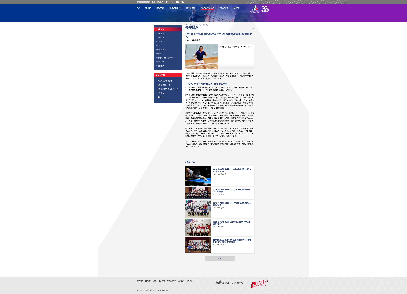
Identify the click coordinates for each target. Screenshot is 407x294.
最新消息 (205, 25)
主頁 (186, 25)
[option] (219, 56)
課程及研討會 (223, 8)
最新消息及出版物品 (207, 8)
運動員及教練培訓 (175, 8)
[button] (182, 2)
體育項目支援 (190, 8)
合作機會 (236, 8)
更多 (220, 258)
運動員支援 (160, 8)
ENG (153, 2)
